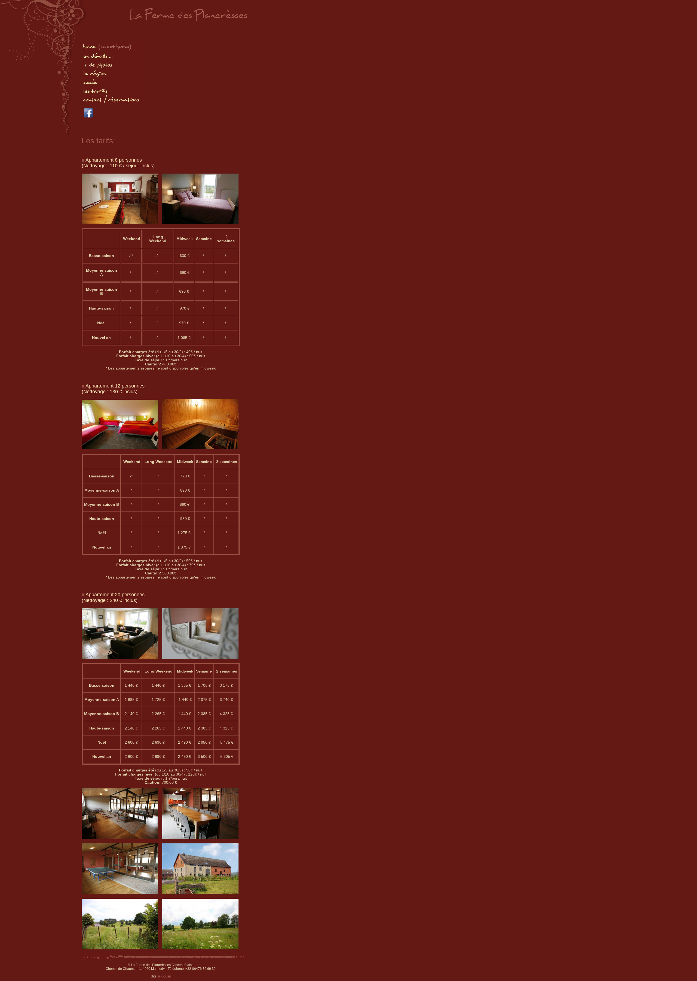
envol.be (164, 976)
